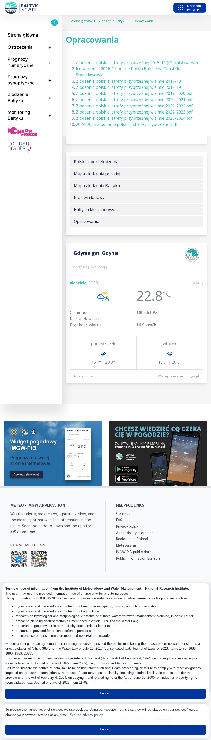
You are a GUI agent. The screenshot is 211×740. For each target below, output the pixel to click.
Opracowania (143, 21)
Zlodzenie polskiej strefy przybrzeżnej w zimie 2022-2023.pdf (134, 112)
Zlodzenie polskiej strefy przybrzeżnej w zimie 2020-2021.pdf (134, 99)
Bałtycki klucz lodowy (94, 209)
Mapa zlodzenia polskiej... (98, 174)
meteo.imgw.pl (186, 376)
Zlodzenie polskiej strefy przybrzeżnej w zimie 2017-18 (128, 81)
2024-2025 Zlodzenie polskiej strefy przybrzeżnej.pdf (127, 124)
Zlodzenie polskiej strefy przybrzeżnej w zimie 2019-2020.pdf (134, 93)
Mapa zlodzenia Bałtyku (97, 185)
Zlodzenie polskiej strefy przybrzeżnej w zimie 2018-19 (128, 87)
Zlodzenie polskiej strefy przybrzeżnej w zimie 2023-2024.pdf (134, 118)
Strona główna (23, 35)
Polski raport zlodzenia (96, 161)
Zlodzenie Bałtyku (112, 21)
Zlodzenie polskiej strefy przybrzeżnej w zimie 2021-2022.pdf (134, 106)
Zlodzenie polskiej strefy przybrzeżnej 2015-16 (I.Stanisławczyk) (137, 62)
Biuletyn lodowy (89, 197)
